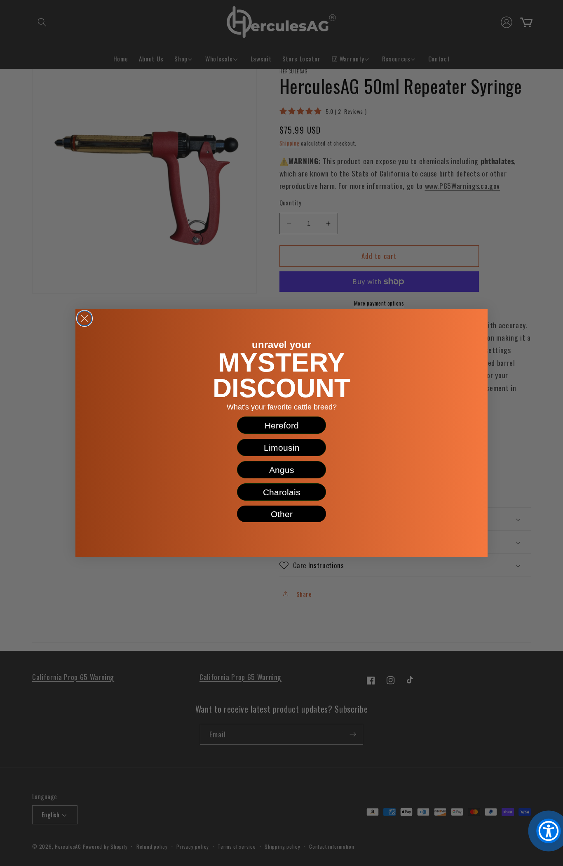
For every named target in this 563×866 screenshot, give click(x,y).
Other (282, 514)
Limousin (282, 447)
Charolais (281, 492)
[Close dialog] (84, 318)
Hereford (282, 425)
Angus (281, 470)
